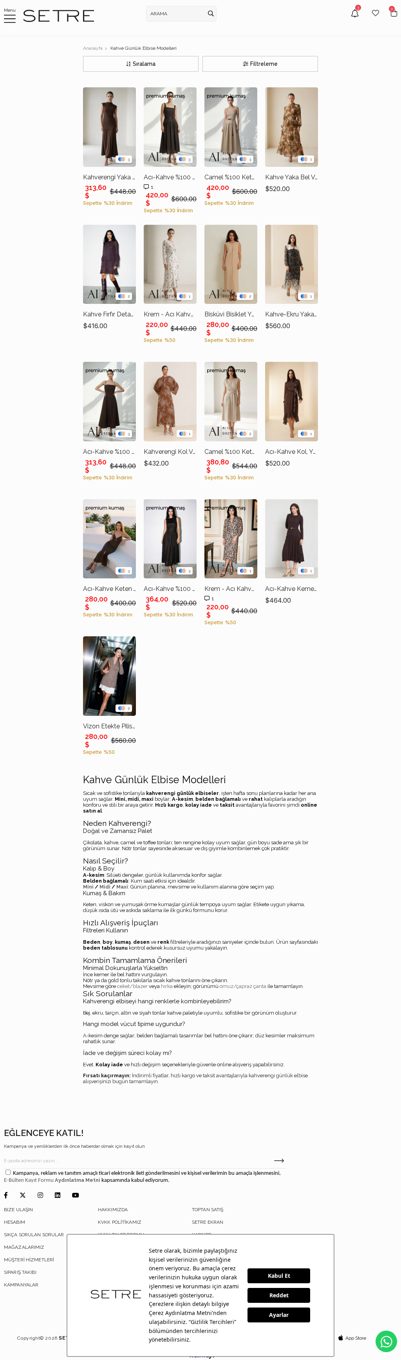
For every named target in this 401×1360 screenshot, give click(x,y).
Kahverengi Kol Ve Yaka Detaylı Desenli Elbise (170, 451)
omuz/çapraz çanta (243, 986)
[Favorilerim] (375, 19)
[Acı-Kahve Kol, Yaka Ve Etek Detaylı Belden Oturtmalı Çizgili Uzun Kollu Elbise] (291, 401)
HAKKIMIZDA (113, 1209)
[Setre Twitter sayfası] (23, 1195)
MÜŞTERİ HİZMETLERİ (29, 1259)
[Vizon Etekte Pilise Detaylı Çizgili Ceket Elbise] (109, 676)
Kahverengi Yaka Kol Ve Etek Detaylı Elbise (109, 177)
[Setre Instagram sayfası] (40, 1195)
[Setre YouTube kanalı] (75, 1195)
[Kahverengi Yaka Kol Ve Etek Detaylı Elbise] (109, 127)
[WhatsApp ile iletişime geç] (386, 1341)
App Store (355, 1338)
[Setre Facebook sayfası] (6, 1195)
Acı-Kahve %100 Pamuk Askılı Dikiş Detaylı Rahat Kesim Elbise (109, 451)
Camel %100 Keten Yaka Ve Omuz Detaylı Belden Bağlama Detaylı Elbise (230, 451)
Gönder (279, 1161)
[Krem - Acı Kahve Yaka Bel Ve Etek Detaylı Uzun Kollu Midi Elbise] (170, 264)
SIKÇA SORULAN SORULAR (34, 1234)
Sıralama (144, 64)
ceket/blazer (132, 986)
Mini (88, 887)
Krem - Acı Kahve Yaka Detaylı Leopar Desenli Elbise (230, 588)
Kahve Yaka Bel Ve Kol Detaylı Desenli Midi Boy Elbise (291, 177)
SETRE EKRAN (207, 1222)
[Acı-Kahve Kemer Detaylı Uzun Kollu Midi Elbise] (291, 539)
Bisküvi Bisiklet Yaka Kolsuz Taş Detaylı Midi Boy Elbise (230, 314)
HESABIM (14, 1222)
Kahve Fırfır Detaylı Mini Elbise (109, 314)
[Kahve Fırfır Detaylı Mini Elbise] (109, 264)
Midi (104, 887)
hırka (167, 986)
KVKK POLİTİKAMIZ (119, 1222)
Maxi (122, 887)
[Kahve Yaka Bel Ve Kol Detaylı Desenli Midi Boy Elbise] (291, 127)
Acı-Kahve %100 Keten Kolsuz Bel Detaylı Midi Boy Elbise (170, 588)
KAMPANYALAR (21, 1285)
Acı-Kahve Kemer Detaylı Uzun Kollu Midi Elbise (291, 588)
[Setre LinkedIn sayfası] (57, 1195)
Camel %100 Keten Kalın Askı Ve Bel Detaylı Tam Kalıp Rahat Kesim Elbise (230, 177)
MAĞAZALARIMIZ (24, 1247)
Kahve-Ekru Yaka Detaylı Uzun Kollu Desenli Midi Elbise (291, 314)
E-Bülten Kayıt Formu (29, 1180)
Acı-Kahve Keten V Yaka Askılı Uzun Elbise (109, 588)
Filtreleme (264, 64)
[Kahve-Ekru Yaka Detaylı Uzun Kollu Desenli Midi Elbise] (291, 264)
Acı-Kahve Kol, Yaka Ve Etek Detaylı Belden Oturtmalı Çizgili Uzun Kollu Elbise (291, 451)
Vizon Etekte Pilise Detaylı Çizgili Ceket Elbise (109, 726)
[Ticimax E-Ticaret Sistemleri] (201, 1357)
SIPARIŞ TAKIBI (20, 1272)
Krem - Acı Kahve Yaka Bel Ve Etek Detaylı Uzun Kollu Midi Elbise (170, 314)
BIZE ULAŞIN (18, 1209)
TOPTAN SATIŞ (207, 1209)
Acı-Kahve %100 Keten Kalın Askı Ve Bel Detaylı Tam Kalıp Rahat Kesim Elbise (170, 177)
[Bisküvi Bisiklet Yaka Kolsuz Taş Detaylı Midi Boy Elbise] (230, 264)
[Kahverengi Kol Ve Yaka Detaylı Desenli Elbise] (170, 401)
